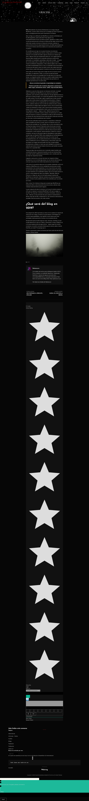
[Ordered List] (44, 710)
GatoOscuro (18, 755)
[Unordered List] (48, 710)
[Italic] (32, 710)
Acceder (10, 767)
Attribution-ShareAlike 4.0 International (42, 755)
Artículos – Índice (52, 2)
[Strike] (40, 710)
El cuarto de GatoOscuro (12, 2)
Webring (44, 770)
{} (28, 713)
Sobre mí (44, 2)
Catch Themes (59, 775)
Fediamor (83, 2)
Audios (66, 2)
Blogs (71, 2)
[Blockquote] (52, 710)
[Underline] (36, 710)
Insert (3, 799)
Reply (2, 791)
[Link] (60, 710)
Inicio (39, 2)
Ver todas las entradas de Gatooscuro (42, 282)
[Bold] (28, 710)
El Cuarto (10, 755)
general (28, 262)
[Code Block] (56, 710)
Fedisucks (77, 2)
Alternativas (60, 2)
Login (27, 687)
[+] (33, 713)
